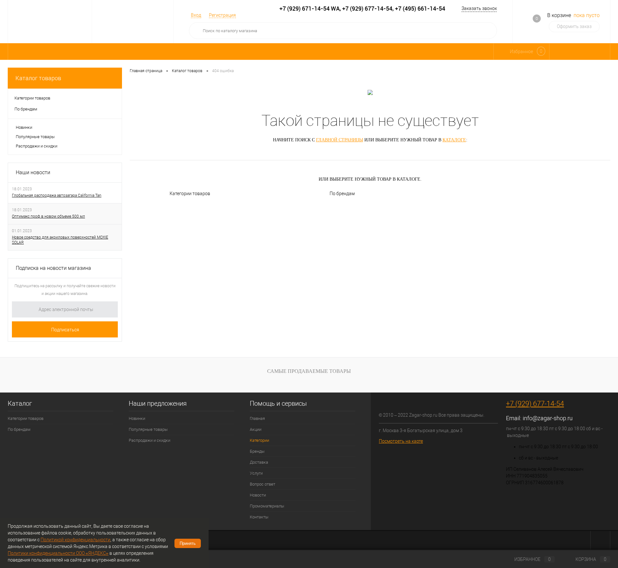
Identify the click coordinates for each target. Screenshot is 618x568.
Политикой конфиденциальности (75, 539)
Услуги (256, 473)
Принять (188, 543)
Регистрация (222, 15)
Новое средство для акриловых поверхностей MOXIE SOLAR (60, 240)
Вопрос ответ (262, 484)
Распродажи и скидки (36, 146)
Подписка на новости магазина (53, 268)
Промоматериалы (267, 506)
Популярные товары (35, 136)
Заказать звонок (479, 8)
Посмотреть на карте (401, 441)
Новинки (24, 127)
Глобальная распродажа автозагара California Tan (56, 195)
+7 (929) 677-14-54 (535, 403)
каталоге (454, 139)
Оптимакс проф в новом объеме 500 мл (48, 216)
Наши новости (33, 172)
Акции (255, 429)
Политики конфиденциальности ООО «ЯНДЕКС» (58, 553)
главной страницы (339, 139)
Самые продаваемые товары (309, 371)
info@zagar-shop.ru (548, 418)
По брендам (342, 193)
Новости (258, 495)
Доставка (259, 462)
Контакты (259, 517)
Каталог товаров (38, 78)
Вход (196, 15)
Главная (257, 418)
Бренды (257, 451)
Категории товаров (190, 193)
